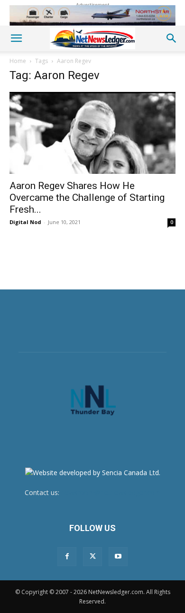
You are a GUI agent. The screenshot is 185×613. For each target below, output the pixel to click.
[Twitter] (92, 556)
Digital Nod (25, 221)
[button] (16, 38)
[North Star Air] (92, 15)
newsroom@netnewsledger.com (111, 492)
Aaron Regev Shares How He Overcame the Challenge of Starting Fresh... (87, 197)
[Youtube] (118, 556)
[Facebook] (66, 556)
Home (17, 61)
